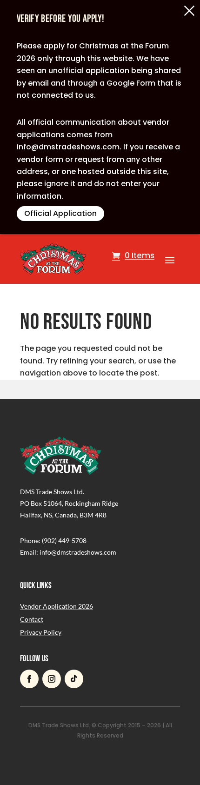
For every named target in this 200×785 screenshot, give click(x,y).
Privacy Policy (40, 632)
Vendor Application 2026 (56, 606)
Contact (31, 619)
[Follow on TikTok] (74, 679)
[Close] (189, 10)
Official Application (60, 213)
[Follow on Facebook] (29, 679)
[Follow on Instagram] (51, 679)
